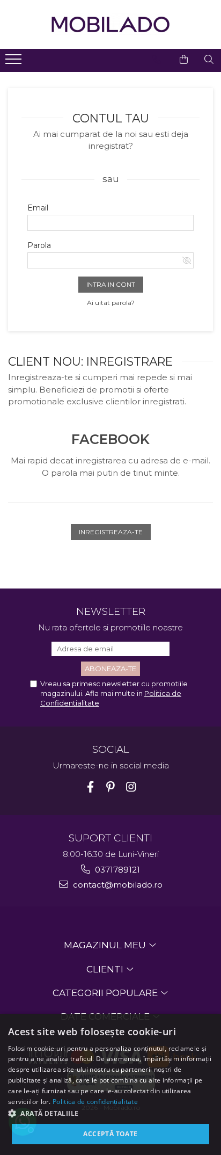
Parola (39, 245)
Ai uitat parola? (111, 303)
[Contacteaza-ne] (157, 59)
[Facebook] (90, 787)
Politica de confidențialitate (95, 1101)
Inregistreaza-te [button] (111, 532)
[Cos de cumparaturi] (183, 59)
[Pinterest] (110, 787)
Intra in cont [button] (110, 284)
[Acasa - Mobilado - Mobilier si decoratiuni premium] (110, 24)
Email (37, 208)
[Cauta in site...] (209, 59)
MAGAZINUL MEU (106, 945)
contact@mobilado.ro (117, 885)
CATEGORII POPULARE (106, 992)
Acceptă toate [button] (110, 1133)
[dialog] (110, 1084)
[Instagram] (131, 787)
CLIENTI (106, 969)
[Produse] (14, 62)
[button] (110, 1113)
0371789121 (116, 870)
